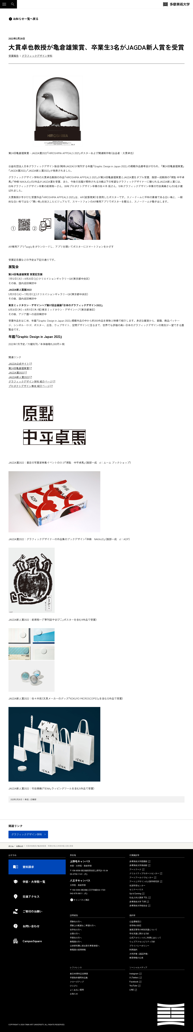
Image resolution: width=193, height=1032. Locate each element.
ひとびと (74, 985)
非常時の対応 (135, 925)
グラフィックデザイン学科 (37, 55)
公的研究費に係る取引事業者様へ (85, 945)
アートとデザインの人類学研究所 (144, 881)
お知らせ (74, 993)
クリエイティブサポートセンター (144, 873)
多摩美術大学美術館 (138, 865)
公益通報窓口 (135, 921)
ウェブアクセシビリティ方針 (142, 941)
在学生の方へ (76, 929)
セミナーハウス (136, 889)
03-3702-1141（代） (79, 874)
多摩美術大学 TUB (137, 901)
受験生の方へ (76, 921)
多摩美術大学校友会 (138, 905)
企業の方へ (75, 933)
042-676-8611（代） (79, 893)
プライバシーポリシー (139, 945)
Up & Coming (135, 893)
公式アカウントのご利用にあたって (145, 937)
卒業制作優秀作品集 (79, 977)
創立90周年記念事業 (79, 973)
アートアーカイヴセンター (141, 877)
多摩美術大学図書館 (138, 861)
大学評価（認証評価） (139, 953)
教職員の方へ (76, 941)
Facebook (133, 981)
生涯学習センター (137, 885)
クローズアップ (77, 981)
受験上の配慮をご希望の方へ (83, 925)
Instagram (133, 973)
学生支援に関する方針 (139, 933)
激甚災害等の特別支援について (143, 929)
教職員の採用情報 (78, 949)
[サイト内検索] (12, 4)
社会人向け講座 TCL (138, 897)
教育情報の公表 (136, 957)
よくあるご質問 (77, 989)
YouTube (133, 985)
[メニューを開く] (4, 4)
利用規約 (133, 949)
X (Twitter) (134, 977)
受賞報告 (13, 55)
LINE (131, 989)
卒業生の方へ (76, 937)
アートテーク (135, 869)
